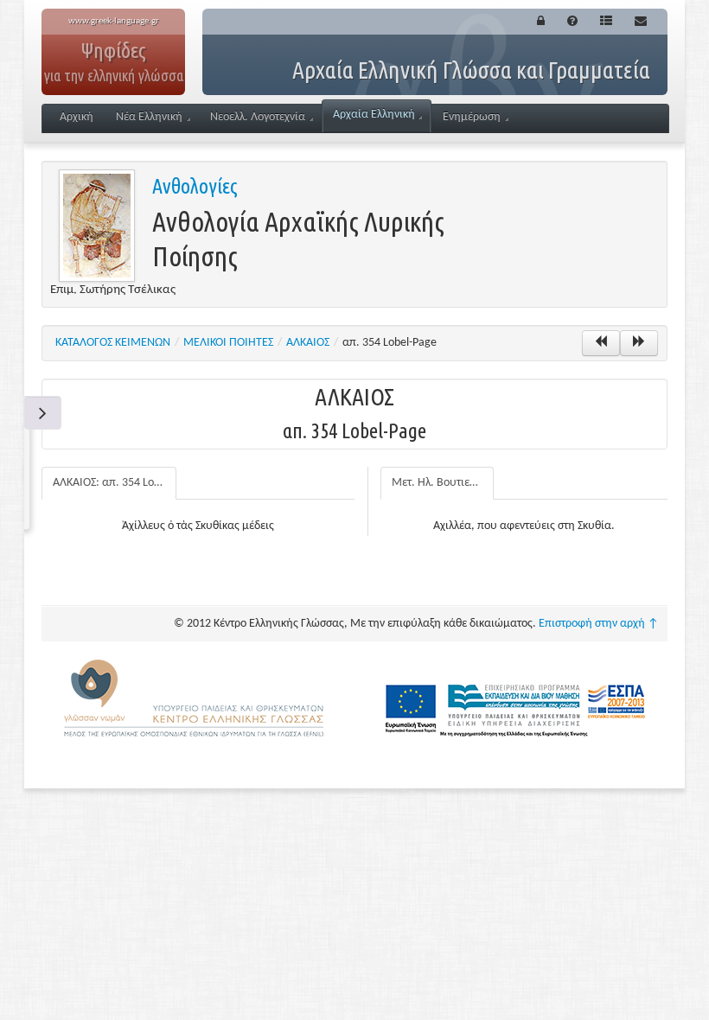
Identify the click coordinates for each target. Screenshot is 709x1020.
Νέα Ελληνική (149, 117)
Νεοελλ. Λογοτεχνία (257, 117)
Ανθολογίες (195, 186)
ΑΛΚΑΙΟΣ (307, 342)
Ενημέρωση (472, 117)
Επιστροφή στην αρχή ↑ (599, 623)
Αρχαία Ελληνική (374, 114)
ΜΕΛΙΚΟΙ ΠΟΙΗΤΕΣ (228, 342)
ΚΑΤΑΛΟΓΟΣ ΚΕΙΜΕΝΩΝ (112, 342)
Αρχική (76, 117)
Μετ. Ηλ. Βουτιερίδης (443, 482)
